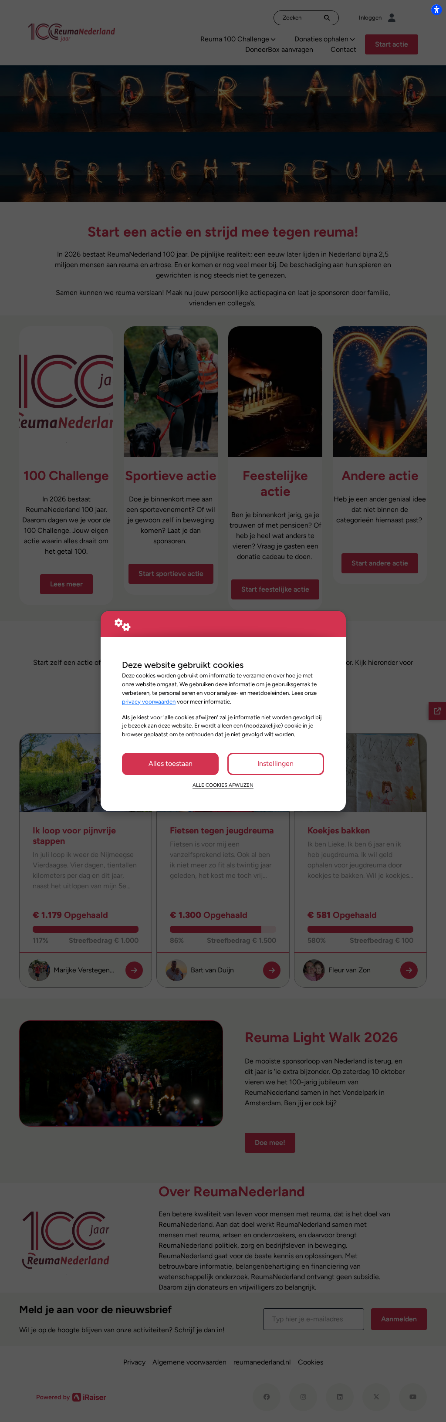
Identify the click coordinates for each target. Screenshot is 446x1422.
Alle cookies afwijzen (223, 785)
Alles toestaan (171, 763)
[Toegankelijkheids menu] (436, 9)
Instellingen (275, 763)
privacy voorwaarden (149, 701)
